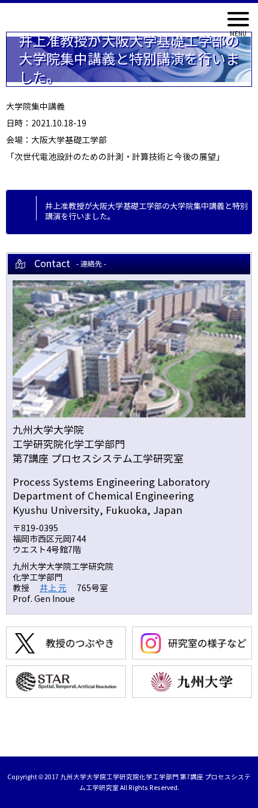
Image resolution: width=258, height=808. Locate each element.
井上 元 (53, 588)
